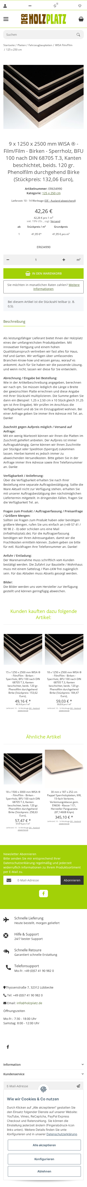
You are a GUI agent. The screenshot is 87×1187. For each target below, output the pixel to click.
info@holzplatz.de (29, 1003)
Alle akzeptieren (44, 1145)
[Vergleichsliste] (55, 6)
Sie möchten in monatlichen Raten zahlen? (43, 287)
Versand (55, 221)
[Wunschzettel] (80, 6)
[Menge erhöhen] (63, 259)
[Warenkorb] (81, 19)
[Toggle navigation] (9, 19)
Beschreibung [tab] (14, 321)
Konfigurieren (44, 1159)
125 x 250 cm (51, 193)
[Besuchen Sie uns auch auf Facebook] (43, 893)
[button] (30, 6)
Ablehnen (44, 1171)
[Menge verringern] (7, 259)
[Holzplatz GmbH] (43, 19)
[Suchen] (80, 34)
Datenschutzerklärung (19, 863)
